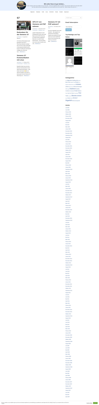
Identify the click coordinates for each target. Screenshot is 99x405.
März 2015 (67, 226)
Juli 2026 (67, 107)
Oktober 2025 (68, 114)
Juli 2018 (67, 184)
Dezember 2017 (68, 190)
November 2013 (68, 245)
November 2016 (68, 209)
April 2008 (67, 375)
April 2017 (67, 201)
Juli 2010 (67, 320)
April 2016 (67, 216)
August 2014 (68, 233)
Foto (79, 82)
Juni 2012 (67, 271)
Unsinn (79, 95)
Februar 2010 (68, 330)
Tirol (79, 93)
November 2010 (68, 311)
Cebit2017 (72, 82)
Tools (66, 95)
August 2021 (68, 152)
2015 (66, 80)
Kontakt (61, 11)
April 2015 (67, 224)
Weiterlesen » (22, 51)
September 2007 (68, 388)
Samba (77, 88)
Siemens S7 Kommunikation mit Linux (23, 58)
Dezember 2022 (68, 131)
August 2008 (68, 369)
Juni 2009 (67, 347)
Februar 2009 (68, 356)
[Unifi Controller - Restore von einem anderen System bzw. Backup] (78, 43)
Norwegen (80, 86)
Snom (66, 93)
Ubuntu (74, 95)
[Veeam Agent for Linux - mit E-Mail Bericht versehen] (78, 52)
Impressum (66, 11)
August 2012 (68, 267)
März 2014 (67, 239)
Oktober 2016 (68, 211)
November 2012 (68, 260)
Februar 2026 (68, 112)
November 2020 (68, 158)
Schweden (72, 90)
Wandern (69, 98)
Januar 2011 (68, 307)
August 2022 (68, 137)
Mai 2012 (67, 273)
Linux (47, 11)
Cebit (43, 11)
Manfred (19, 36)
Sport (69, 93)
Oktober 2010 (68, 313)
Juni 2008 (67, 371)
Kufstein (78, 84)
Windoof (75, 98)
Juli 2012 (67, 269)
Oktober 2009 (68, 339)
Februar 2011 (68, 305)
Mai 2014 (67, 237)
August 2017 (68, 199)
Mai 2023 (67, 124)
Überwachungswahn (76, 100)
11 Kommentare (20, 63)
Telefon (72, 93)
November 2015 (68, 218)
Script (75, 90)
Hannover (67, 84)
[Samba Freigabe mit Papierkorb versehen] (69, 69)
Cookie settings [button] (89, 403)
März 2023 (67, 126)
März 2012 (67, 277)
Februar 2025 (68, 116)
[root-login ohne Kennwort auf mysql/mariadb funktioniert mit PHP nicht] (78, 61)
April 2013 (67, 250)
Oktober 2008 (68, 364)
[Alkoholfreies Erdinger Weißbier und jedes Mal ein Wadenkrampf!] (69, 61)
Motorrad (75, 86)
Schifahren (67, 90)
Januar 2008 (68, 379)
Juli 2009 (67, 345)
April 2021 (67, 154)
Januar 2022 (68, 143)
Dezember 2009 (68, 335)
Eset (74, 82)
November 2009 (68, 337)
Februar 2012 (68, 279)
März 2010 (67, 328)
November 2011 (68, 286)
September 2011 (68, 290)
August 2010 (68, 318)
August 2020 (68, 160)
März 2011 (67, 303)
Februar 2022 (68, 141)
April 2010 (67, 326)
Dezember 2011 (68, 284)
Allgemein (32, 11)
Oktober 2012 (68, 262)
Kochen (74, 84)
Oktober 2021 (68, 150)
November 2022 (68, 133)
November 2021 (68, 148)
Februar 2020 (68, 165)
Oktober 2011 (68, 288)
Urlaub (56, 11)
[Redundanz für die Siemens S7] (24, 25)
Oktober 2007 (68, 386)
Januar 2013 (68, 256)
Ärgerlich (68, 100)
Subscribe (68, 29)
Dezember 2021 (68, 146)
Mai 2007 (67, 394)
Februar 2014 (68, 241)
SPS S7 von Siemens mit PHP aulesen (39, 24)
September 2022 (68, 135)
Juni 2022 (67, 139)
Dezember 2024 (68, 118)
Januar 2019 (68, 177)
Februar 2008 (68, 377)
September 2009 (68, 341)
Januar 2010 (68, 332)
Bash (66, 82)
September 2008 (68, 366)
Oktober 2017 (68, 194)
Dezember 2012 (68, 258)
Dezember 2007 (68, 381)
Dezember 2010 (68, 309)
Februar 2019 (68, 175)
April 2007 (67, 396)
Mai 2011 (67, 298)
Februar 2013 (68, 254)
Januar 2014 (68, 243)
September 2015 (68, 220)
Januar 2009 (68, 358)
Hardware (38, 11)
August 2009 (68, 343)
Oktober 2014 (68, 230)
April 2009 (67, 352)
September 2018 (68, 180)
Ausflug (74, 80)
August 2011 (68, 292)
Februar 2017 (68, 205)
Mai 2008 (67, 373)
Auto (77, 80)
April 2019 (67, 171)
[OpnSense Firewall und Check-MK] (69, 43)
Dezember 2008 (68, 360)
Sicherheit (51, 11)
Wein (72, 98)
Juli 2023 (67, 122)
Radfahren (73, 88)
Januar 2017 (68, 207)
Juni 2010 (67, 322)
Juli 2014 (67, 235)
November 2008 (68, 362)
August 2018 (68, 182)
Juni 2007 (67, 392)
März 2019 (67, 173)
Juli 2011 (67, 294)
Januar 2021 (68, 156)
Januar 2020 (68, 167)
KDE (72, 84)
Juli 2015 (67, 222)
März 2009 (67, 354)
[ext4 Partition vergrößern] (69, 52)
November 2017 (68, 192)
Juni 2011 (67, 296)
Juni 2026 (67, 109)
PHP (66, 88)
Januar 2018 (68, 188)
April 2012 (67, 275)
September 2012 (68, 264)
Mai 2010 (67, 324)
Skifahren (79, 90)
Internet (70, 84)
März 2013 (67, 252)
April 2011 (67, 301)
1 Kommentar (34, 30)
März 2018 (67, 186)
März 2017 (67, 203)
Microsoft (72, 86)
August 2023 (68, 120)
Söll (70, 93)
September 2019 (68, 169)
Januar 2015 (68, 228)
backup (79, 80)
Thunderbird (76, 93)
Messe (69, 86)
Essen (77, 82)
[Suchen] (81, 18)
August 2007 (68, 390)
